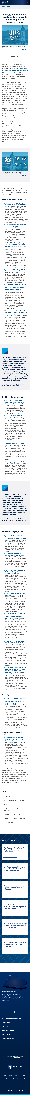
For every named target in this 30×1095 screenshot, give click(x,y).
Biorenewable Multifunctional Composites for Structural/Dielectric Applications (15, 555)
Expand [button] (24, 50)
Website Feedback (21, 1078)
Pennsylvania (16, 814)
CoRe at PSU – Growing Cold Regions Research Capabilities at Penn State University (15, 244)
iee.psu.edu (16, 782)
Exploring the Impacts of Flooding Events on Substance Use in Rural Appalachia (14, 443)
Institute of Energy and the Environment (12, 809)
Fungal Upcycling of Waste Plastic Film (16, 462)
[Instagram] (11, 1006)
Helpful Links (7, 1047)
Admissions (6, 1027)
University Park (8, 822)
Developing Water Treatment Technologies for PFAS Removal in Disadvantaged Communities (14, 417)
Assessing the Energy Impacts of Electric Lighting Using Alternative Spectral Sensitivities (14, 402)
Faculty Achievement (10, 800)
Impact (6, 804)
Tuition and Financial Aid (11, 1043)
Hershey (22, 818)
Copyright (8, 1078)
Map (14, 1078)
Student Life (6, 1035)
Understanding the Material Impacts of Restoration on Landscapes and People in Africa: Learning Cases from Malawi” (16, 312)
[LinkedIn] (15, 1006)
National (6, 814)
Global (22, 800)
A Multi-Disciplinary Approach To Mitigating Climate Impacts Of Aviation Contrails (15, 204)
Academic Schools (8, 1039)
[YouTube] (23, 1006)
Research (6, 818)
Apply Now (20, 1012)
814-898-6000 (16, 1057)
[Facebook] (7, 1006)
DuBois (15, 818)
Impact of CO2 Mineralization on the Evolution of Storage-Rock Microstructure (15, 572)
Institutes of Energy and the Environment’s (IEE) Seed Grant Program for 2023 (15, 70)
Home (4, 6)
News (8, 6)
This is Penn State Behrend (11, 1019)
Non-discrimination (13, 1075)
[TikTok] (19, 1006)
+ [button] (25, 1019)
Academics (7, 796)
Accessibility (22, 1075)
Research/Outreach (9, 1031)
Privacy (5, 1075)
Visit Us (9, 1012)
